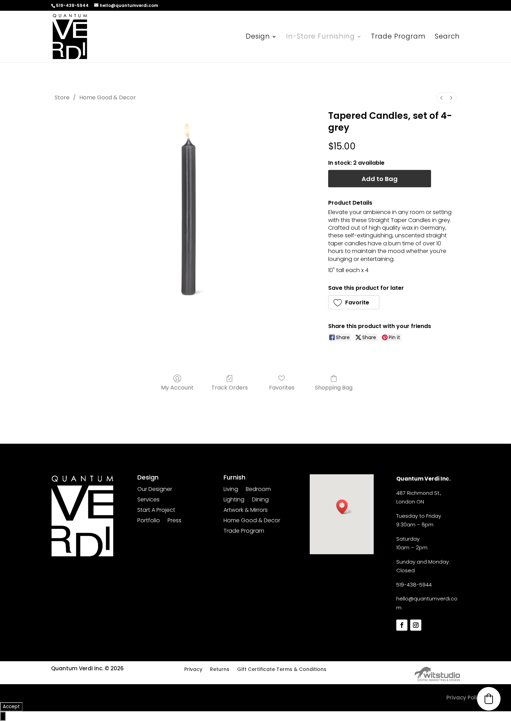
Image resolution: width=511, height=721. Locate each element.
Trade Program (398, 37)
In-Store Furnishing (320, 37)
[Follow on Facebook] (401, 625)
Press (174, 521)
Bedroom (258, 490)
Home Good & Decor (107, 97)
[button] (354, 302)
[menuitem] (441, 98)
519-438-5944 (414, 584)
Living (231, 490)
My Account (177, 387)
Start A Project (156, 511)
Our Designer (154, 490)
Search (447, 37)
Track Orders (229, 387)
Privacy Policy (464, 697)
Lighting (234, 500)
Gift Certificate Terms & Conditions (281, 670)
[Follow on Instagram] (415, 625)
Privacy (193, 670)
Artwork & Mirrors (246, 511)
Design (258, 37)
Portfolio (148, 521)
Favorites (281, 387)
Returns (219, 670)
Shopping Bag (333, 387)
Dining (260, 500)
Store (62, 97)
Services (148, 500)
